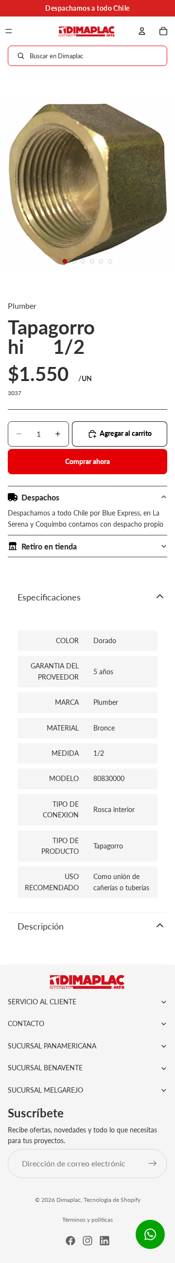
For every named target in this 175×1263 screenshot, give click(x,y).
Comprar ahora (87, 461)
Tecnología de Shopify (112, 1199)
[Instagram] (87, 1240)
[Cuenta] (142, 31)
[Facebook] (70, 1240)
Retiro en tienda (49, 546)
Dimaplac (68, 1199)
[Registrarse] (152, 1163)
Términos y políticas (87, 1219)
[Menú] (8, 31)
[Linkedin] (104, 1240)
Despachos (40, 497)
